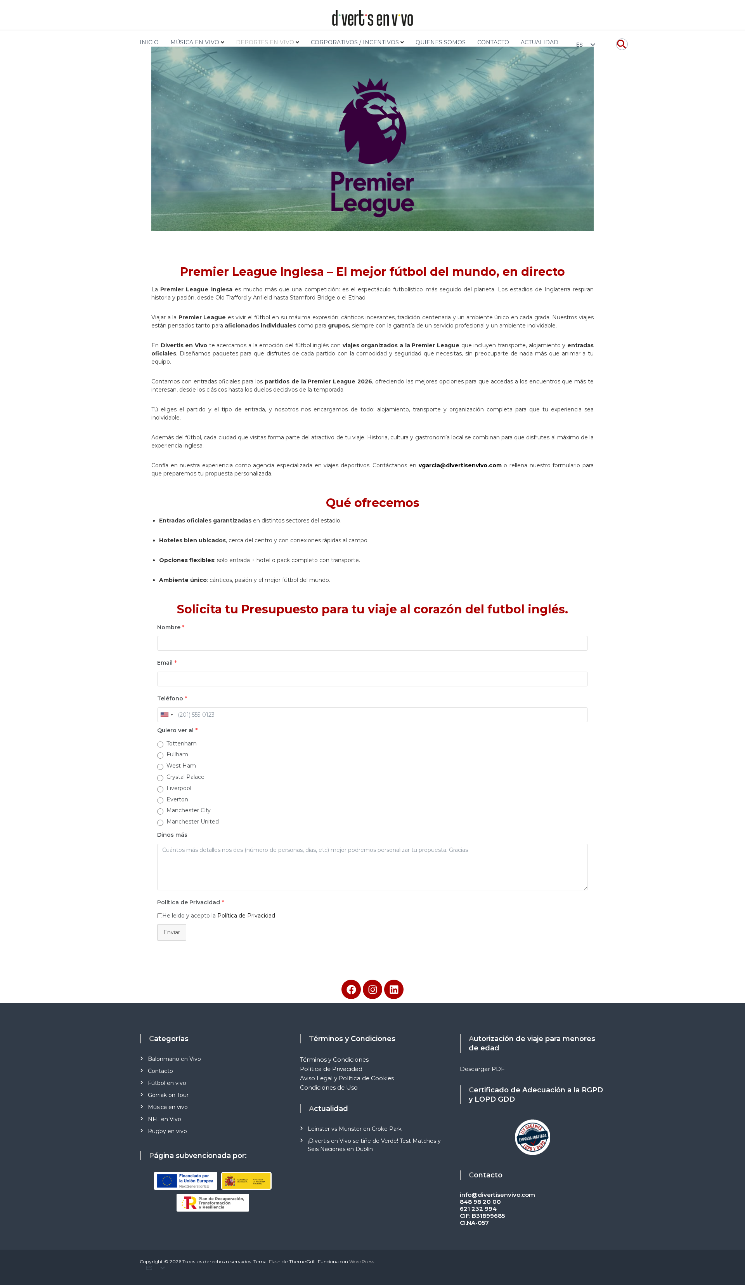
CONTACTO (493, 42)
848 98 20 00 (480, 1201)
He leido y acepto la (218, 915)
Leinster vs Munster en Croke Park (355, 1128)
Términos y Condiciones (334, 1059)
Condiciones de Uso (329, 1087)
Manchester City (188, 810)
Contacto (160, 1070)
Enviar (171, 932)
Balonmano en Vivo (174, 1058)
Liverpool (178, 788)
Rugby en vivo (167, 1131)
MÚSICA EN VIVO (194, 42)
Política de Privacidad (246, 915)
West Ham (181, 765)
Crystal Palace (185, 776)
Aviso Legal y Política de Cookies (347, 1078)
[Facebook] (351, 989)
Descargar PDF (482, 1069)
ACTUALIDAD (539, 42)
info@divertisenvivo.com (497, 1194)
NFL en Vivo (164, 1119)
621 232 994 (478, 1208)
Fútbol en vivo (167, 1083)
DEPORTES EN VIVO (265, 42)
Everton (177, 799)
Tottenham (181, 743)
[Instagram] (372, 989)
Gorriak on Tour (168, 1095)
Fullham (177, 754)
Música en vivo (168, 1107)
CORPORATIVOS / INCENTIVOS (355, 42)
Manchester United (192, 821)
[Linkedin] (394, 989)
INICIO (149, 42)
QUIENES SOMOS (441, 42)
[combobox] (166, 715)
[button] (622, 48)
